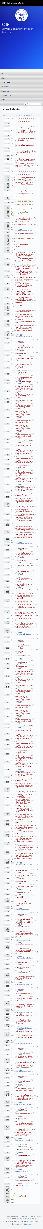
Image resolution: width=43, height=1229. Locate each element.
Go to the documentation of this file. (17, 115)
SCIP (15, 232)
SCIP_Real (18, 374)
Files (3, 78)
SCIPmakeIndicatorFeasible (23, 1072)
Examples (5, 91)
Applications (6, 95)
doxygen (26, 1219)
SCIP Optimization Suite (13, 3)
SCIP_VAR (17, 355)
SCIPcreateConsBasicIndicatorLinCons (24, 865)
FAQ (3, 100)
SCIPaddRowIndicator (20, 1171)
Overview (4, 74)
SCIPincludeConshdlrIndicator (24, 231)
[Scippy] (21, 15)
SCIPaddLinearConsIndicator (23, 1140)
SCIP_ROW (17, 1184)
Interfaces (5, 87)
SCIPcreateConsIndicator (22, 336)
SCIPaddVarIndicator (20, 910)
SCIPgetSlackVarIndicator (22, 1028)
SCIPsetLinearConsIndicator (23, 958)
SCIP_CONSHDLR (20, 1110)
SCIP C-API (5, 82)
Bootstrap (27, 1224)
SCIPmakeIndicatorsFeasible (23, 1104)
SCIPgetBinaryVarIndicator (23, 1012)
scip (36, 232)
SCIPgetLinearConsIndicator (23, 941)
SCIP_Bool (18, 383)
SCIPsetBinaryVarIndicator (23, 984)
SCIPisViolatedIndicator (22, 1044)
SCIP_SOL (17, 1054)
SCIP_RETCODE (16, 229)
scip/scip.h (25, 209)
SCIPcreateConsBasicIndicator (24, 544)
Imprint (36, 1221)
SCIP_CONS (18, 343)
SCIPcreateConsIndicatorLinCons (24, 634)
